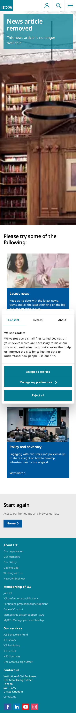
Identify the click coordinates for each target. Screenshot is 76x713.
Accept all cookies (38, 372)
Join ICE (8, 593)
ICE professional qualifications (21, 598)
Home (11, 523)
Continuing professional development (26, 604)
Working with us (13, 573)
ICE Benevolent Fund (16, 634)
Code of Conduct (13, 609)
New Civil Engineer (14, 578)
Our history (10, 562)
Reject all (38, 395)
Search (58, 5)
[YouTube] (25, 706)
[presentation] (38, 289)
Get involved (11, 567)
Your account (47, 5)
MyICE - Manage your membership (24, 620)
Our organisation (13, 551)
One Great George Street (18, 662)
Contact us (10, 696)
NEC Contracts (12, 656)
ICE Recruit (10, 651)
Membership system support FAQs (24, 614)
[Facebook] (7, 706)
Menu (70, 5)
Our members (12, 556)
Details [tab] (37, 320)
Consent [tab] (13, 320)
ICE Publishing (12, 645)
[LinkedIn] (16, 706)
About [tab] (62, 320)
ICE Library (10, 640)
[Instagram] (34, 706)
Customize (38, 382)
